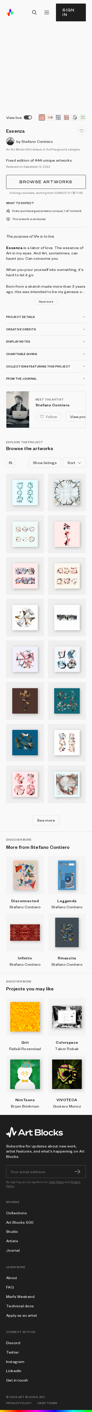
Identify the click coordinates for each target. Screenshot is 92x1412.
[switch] (28, 117)
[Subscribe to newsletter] (77, 1172)
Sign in (68, 12)
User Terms (56, 1182)
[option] (42, 117)
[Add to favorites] (81, 131)
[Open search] (34, 12)
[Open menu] (47, 12)
